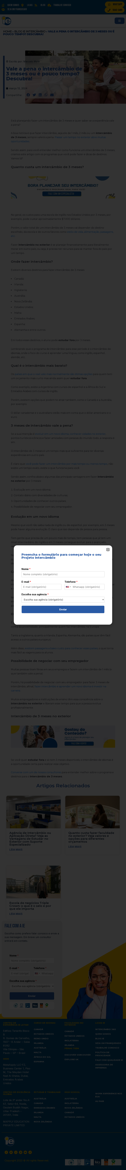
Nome (26, 569)
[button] (108, 549)
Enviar (63, 609)
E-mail (26, 581)
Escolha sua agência (35, 594)
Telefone (71, 581)
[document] (63, 585)
